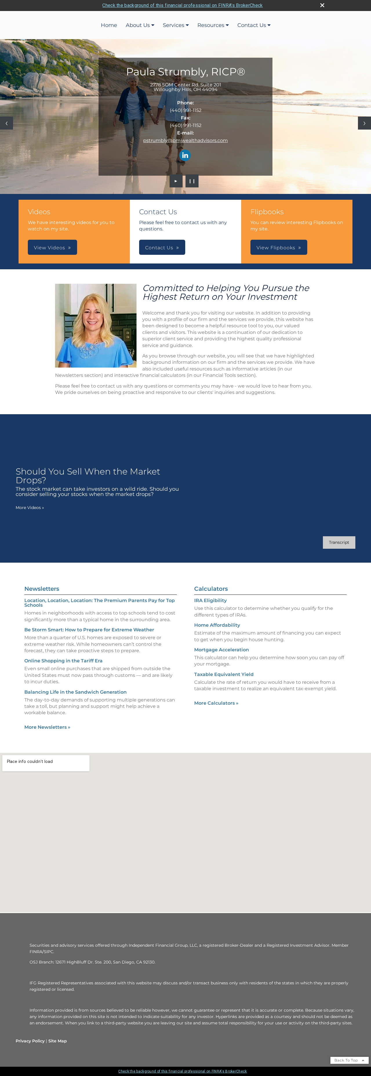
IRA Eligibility (210, 600)
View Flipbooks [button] (276, 247)
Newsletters (41, 588)
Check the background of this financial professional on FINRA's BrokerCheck (182, 5)
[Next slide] (364, 123)
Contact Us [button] (159, 247)
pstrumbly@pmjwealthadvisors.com (185, 140)
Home (109, 25)
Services (173, 25)
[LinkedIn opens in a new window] (185, 156)
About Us (138, 25)
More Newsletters (47, 727)
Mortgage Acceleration (221, 649)
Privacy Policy (30, 1041)
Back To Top (346, 1060)
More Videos (30, 508)
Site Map (57, 1041)
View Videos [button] (49, 247)
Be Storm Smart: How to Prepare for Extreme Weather (89, 629)
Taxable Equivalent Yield (224, 674)
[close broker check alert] (322, 5)
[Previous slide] (6, 123)
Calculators (211, 588)
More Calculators (216, 703)
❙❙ (192, 180)
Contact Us (251, 25)
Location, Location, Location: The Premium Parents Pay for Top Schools (99, 603)
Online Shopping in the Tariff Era (63, 661)
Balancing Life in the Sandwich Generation (75, 692)
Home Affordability (217, 625)
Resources (210, 25)
